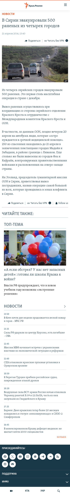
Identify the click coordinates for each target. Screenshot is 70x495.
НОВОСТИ (13, 306)
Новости (8, 14)
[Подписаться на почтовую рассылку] (12, 464)
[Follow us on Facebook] (5, 456)
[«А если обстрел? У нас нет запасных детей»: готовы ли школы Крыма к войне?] (35, 248)
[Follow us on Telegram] (43, 456)
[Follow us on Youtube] (20, 456)
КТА (27, 491)
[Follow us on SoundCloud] (50, 456)
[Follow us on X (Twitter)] (12, 456)
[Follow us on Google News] (35, 456)
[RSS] (58, 456)
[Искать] (58, 491)
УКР (43, 491)
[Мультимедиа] (11, 491)
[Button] (32, 41)
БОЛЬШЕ (61, 437)
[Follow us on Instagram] (28, 456)
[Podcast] (5, 464)
